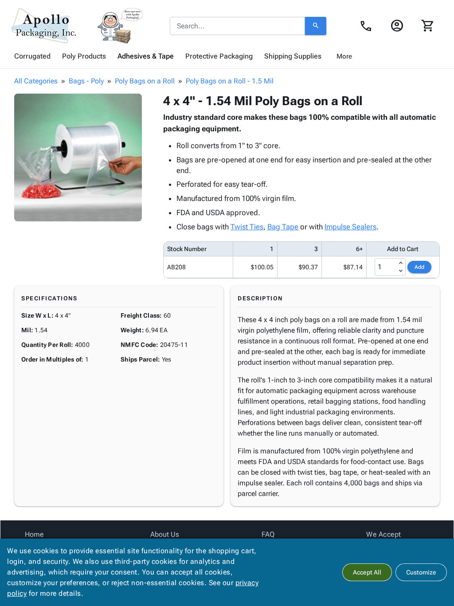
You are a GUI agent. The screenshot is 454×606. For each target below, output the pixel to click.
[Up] (400, 263)
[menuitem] (32, 56)
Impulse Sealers (350, 226)
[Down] (400, 271)
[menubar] (227, 56)
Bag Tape (282, 226)
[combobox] (237, 26)
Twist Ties (247, 226)
